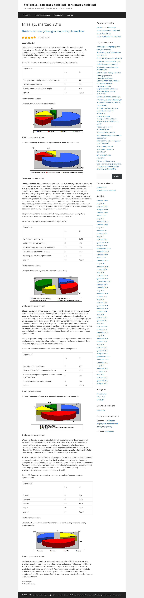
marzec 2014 (102, 342)
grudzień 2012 (102, 381)
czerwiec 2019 (102, 288)
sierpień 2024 (102, 213)
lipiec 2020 (101, 258)
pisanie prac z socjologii (106, 27)
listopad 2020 (102, 246)
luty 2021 (100, 237)
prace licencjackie (104, 33)
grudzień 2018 (102, 306)
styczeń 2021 (102, 240)
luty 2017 (100, 324)
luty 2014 (100, 345)
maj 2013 (100, 366)
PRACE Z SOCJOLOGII (42, 15)
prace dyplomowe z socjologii (108, 30)
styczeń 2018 (102, 318)
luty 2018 (100, 315)
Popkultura (109, 431)
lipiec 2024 (101, 216)
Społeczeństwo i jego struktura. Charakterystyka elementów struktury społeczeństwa (109, 166)
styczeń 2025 (102, 207)
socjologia (101, 410)
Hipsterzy (100, 158)
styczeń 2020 (102, 276)
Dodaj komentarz (29, 584)
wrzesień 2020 (103, 252)
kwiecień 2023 (102, 222)
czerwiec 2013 (102, 363)
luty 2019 (100, 300)
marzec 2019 (102, 297)
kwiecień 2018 (102, 309)
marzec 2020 (102, 270)
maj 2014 (100, 336)
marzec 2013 (102, 372)
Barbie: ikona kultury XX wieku (109, 73)
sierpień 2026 (102, 201)
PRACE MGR (26, 15)
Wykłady (100, 400)
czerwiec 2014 (102, 333)
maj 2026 (100, 204)
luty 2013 (100, 375)
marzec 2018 (102, 312)
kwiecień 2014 (102, 339)
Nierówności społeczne (106, 161)
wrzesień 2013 (102, 360)
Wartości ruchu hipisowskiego (108, 97)
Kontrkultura (101, 55)
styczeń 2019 (102, 303)
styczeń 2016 (102, 327)
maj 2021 (100, 228)
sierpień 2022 (102, 225)
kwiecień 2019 (102, 294)
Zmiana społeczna (104, 155)
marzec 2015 (102, 330)
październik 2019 (103, 282)
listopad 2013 (102, 354)
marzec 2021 (102, 234)
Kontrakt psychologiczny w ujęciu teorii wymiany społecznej (107, 110)
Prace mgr (101, 397)
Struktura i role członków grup (108, 61)
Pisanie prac (28, 582)
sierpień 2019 (102, 285)
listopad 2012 (102, 384)
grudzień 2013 (102, 351)
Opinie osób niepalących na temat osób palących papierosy (107, 424)
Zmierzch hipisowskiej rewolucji (109, 58)
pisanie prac (101, 187)
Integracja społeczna (105, 146)
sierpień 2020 (102, 255)
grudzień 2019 (102, 279)
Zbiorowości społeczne (106, 132)
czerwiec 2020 (103, 261)
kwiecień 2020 (102, 267)
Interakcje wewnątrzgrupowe (108, 47)
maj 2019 (100, 291)
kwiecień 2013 (102, 369)
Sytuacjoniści (102, 105)
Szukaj (117, 176)
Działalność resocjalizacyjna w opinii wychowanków (53, 31)
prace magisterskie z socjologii (109, 36)
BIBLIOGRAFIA (58, 15)
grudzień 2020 (102, 243)
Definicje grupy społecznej (107, 64)
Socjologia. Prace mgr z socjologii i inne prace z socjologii (60, 4)
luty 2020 (100, 273)
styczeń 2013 (102, 378)
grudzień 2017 (102, 321)
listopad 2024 (102, 210)
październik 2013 (103, 357)
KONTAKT (70, 15)
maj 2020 (100, 264)
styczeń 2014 (102, 348)
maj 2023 (100, 219)
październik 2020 (104, 249)
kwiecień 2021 (102, 231)
